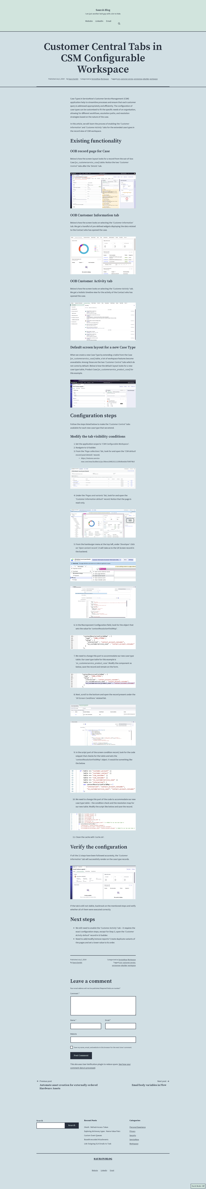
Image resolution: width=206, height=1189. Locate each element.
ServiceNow (96, 79)
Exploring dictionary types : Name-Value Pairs (102, 1131)
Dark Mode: (196, 1186)
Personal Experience (138, 1127)
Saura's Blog (103, 10)
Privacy (132, 1131)
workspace (154, 79)
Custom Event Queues (93, 1135)
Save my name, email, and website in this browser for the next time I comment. (103, 1047)
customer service (127, 79)
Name (73, 1020)
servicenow (138, 79)
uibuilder (146, 79)
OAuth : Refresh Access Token (96, 1127)
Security (133, 1135)
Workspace (105, 79)
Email (108, 21)
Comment (75, 993)
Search (39, 1120)
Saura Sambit (73, 79)
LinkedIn (99, 21)
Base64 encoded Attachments (96, 1139)
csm (118, 79)
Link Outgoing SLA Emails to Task (97, 1143)
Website (89, 21)
